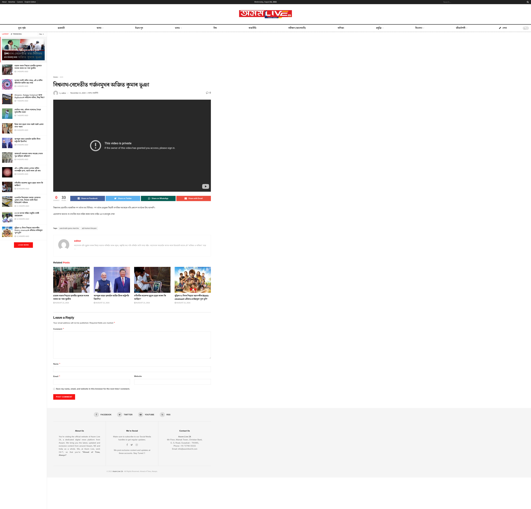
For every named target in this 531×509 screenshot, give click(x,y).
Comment (58, 329)
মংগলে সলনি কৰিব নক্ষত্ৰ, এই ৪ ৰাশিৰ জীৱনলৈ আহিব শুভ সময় (28, 81)
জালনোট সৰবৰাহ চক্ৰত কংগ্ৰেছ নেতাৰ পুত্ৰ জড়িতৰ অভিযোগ (29, 155)
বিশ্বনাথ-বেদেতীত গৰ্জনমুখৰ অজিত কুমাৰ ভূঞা (21, 52)
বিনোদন (418, 28)
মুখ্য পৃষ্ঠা (22, 28)
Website (138, 376)
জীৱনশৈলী (460, 28)
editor (64, 93)
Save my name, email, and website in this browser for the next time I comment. (93, 389)
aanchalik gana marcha (69, 228)
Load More (23, 245)
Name (56, 364)
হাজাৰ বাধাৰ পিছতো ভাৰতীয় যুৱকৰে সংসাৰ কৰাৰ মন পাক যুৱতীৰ (28, 67)
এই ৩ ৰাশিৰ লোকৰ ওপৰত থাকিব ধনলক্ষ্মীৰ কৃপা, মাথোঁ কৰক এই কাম (28, 169)
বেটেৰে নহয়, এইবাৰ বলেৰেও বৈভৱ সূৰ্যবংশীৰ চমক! (28, 111)
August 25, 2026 (62, 303)
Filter (40, 34)
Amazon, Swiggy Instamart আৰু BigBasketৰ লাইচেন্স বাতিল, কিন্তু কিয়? (30, 96)
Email (56, 376)
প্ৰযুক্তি (379, 28)
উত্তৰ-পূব (139, 28)
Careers (20, 2)
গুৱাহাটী (61, 28)
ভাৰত (177, 28)
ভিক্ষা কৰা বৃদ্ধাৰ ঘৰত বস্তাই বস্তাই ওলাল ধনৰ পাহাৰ (29, 125)
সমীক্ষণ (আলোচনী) (297, 28)
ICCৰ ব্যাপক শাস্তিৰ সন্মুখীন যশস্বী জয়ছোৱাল (27, 214)
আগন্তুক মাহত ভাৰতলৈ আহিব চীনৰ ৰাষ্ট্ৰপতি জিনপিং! (27, 140)
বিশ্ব (215, 28)
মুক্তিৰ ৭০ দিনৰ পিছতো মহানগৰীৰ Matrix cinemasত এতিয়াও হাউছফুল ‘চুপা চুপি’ (28, 230)
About (4, 2)
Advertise (11, 2)
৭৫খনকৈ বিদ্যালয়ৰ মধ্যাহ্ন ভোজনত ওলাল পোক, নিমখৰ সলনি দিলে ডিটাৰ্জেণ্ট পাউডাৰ (28, 200)
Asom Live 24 (118, 471)
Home (55, 77)
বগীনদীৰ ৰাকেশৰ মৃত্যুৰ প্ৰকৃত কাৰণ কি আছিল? (29, 184)
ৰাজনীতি (252, 28)
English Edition (30, 2)
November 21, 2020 (78, 93)
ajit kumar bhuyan (89, 228)
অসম (99, 28)
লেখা (505, 28)
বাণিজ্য (341, 28)
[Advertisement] (132, 55)
